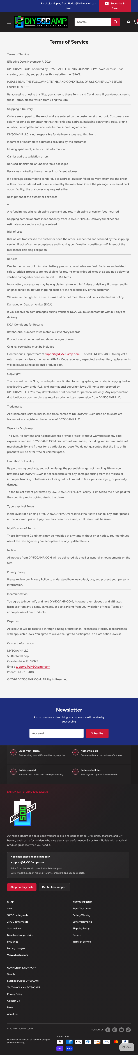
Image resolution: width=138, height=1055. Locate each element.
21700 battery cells (17, 921)
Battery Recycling (82, 921)
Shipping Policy (81, 928)
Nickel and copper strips (20, 935)
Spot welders (14, 928)
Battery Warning (81, 915)
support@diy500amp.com (27, 862)
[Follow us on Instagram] (114, 1029)
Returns (77, 935)
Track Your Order (82, 908)
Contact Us (13, 1000)
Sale (9, 908)
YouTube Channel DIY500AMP (23, 987)
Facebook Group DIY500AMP (23, 980)
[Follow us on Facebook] (107, 1029)
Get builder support (54, 887)
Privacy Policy (14, 994)
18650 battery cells (17, 915)
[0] (136, 22)
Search (11, 974)
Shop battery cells (21, 887)
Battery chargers (16, 948)
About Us (12, 1013)
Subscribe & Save (118, 6)
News (10, 1007)
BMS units (12, 941)
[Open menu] (9, 22)
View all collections (17, 954)
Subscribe (97, 733)
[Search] (115, 22)
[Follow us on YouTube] (121, 1029)
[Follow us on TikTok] (128, 1029)
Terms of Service (82, 941)
